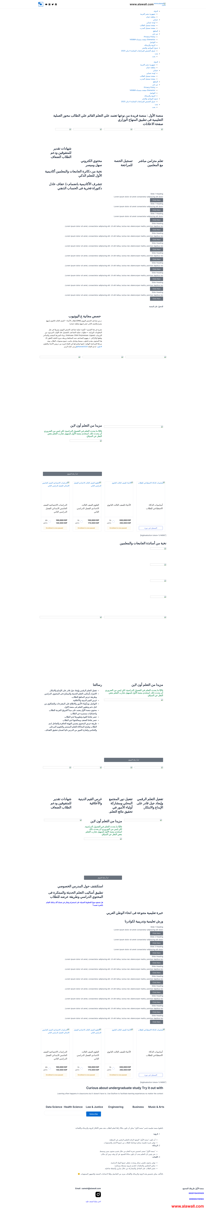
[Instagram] (49, 4)
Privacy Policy (149, 37)
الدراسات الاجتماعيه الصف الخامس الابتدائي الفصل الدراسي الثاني (55, 508)
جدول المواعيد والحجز (150, 48)
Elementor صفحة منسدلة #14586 (142, 39)
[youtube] (46, 4)
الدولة (156, 11)
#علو (100, 346)
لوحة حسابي (150, 22)
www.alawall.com (142, 4)
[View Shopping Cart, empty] (41, 4)
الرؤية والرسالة (149, 45)
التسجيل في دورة (151, 528)
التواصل (152, 42)
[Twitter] (53, 4)
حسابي (155, 20)
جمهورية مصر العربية (147, 14)
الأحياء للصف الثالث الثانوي (119, 505)
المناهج (155, 31)
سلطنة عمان (150, 17)
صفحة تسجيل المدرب (147, 28)
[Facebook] (56, 4)
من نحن (155, 34)
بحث (156, 54)
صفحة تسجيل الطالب (147, 25)
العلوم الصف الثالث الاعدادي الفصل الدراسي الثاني (88, 508)
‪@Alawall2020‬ (82, 346)
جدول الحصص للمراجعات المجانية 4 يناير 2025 (138, 51)
